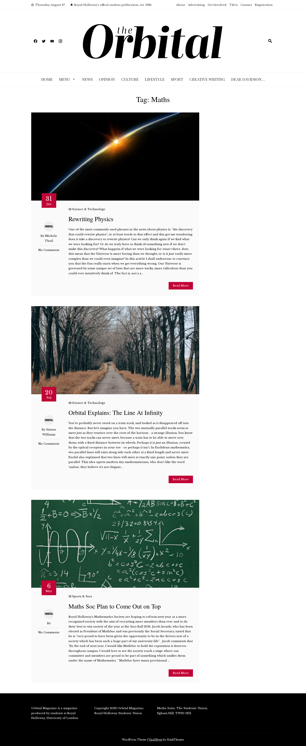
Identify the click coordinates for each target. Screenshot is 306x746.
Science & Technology (88, 209)
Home (47, 79)
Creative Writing (207, 79)
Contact (246, 5)
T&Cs (233, 5)
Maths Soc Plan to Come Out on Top (114, 606)
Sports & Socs (82, 596)
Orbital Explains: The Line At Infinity (115, 412)
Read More (181, 285)
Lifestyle (155, 79)
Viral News (155, 739)
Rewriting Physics (90, 219)
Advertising (196, 5)
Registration (264, 5)
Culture (130, 79)
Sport (177, 79)
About (180, 5)
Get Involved (217, 5)
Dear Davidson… (248, 79)
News (87, 79)
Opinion (107, 79)
